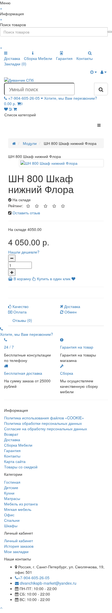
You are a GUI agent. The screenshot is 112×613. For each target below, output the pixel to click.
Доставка (12, 58)
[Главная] (14, 143)
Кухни (9, 493)
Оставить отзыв (26, 212)
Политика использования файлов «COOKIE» (44, 417)
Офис (9, 514)
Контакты (84, 58)
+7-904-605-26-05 (33, 577)
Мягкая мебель (17, 509)
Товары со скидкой (21, 466)
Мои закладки (16, 551)
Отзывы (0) (22, 320)
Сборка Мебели (38, 58)
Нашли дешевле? (23, 252)
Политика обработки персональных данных (43, 423)
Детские (11, 487)
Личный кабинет (18, 540)
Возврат (11, 434)
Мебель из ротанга (21, 504)
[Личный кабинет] (104, 72)
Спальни (12, 520)
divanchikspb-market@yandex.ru (47, 583)
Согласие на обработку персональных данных (45, 428)
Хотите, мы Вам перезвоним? (70, 98)
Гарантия (64, 58)
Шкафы (10, 525)
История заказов (18, 546)
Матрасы (12, 498)
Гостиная (12, 482)
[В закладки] (73, 278)
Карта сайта (15, 461)
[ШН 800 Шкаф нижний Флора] (61, 163)
